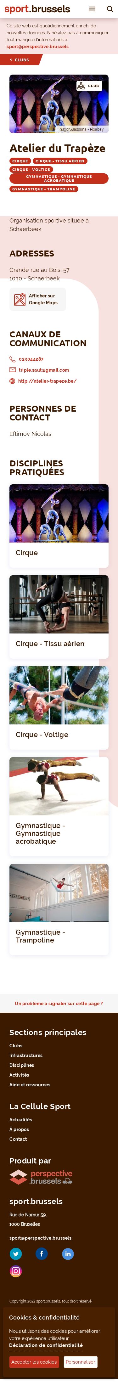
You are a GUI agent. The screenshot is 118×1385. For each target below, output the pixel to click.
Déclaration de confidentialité (46, 1345)
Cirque (20, 161)
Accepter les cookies (34, 1362)
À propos (19, 1129)
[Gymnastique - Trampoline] (59, 892)
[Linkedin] (73, 1256)
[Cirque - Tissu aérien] (59, 603)
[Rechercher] (110, 8)
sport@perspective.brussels (38, 46)
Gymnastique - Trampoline (43, 189)
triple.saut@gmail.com (44, 370)
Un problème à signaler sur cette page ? (59, 1003)
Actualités (20, 1119)
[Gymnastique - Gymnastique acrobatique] (59, 785)
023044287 (31, 359)
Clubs (22, 60)
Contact (18, 1139)
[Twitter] (20, 1256)
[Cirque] (59, 513)
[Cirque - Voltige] (59, 694)
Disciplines (21, 1065)
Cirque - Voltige (31, 169)
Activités (19, 1075)
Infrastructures (26, 1055)
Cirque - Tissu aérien (60, 161)
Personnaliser (80, 1362)
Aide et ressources (29, 1084)
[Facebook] (47, 1256)
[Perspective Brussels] (40, 1176)
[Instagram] (20, 1273)
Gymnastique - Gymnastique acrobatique (59, 178)
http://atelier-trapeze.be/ (47, 381)
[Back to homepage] (37, 9)
